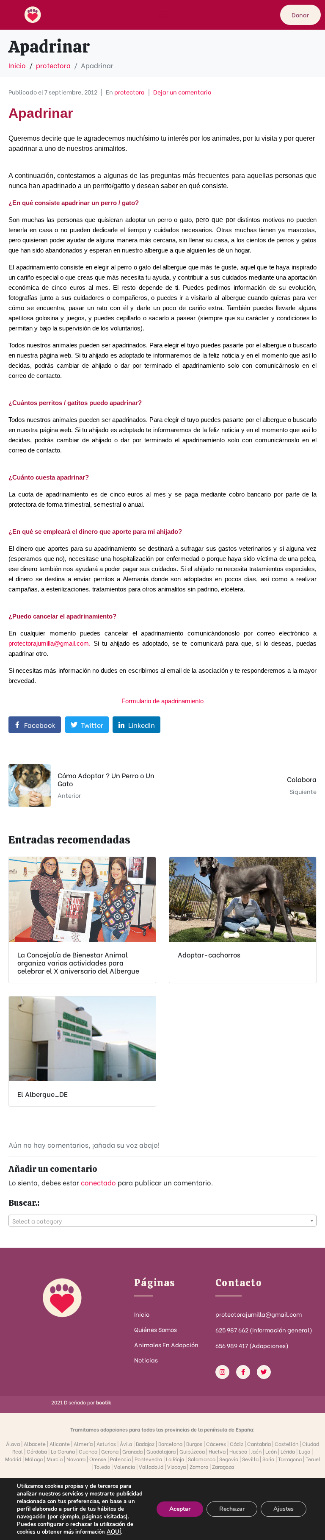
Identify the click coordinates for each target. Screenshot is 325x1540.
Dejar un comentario (182, 91)
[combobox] (162, 1220)
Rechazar (232, 1509)
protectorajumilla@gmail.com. (49, 643)
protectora (129, 91)
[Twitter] (264, 1372)
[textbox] (162, 1221)
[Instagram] (222, 1372)
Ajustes (283, 1509)
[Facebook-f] (243, 1372)
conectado (98, 1182)
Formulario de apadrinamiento (162, 701)
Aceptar (179, 1509)
